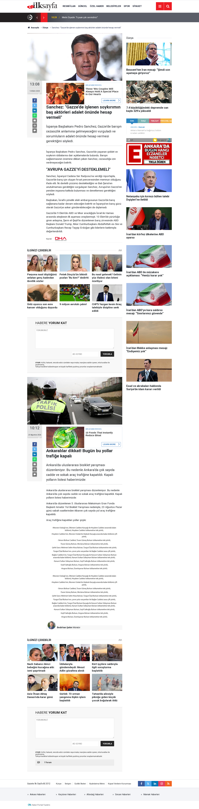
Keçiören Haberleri (67, 794)
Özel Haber (97, 6)
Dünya (45, 28)
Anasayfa (34, 28)
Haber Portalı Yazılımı (41, 805)
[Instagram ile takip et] (161, 783)
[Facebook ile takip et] (141, 783)
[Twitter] (34, 105)
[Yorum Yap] (34, 130)
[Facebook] (34, 100)
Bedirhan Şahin (64, 627)
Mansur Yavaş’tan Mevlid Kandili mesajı (80, 17)
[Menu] (159, 6)
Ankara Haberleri (37, 794)
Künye (58, 784)
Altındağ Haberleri (95, 794)
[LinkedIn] (34, 110)
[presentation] (37, 17)
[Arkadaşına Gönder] (34, 120)
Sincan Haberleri (123, 794)
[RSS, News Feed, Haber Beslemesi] (168, 783)
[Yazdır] (34, 125)
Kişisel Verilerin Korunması (119, 784)
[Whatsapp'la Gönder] (34, 115)
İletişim (68, 784)
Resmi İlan (69, 6)
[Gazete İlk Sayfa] (42, 6)
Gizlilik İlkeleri (80, 784)
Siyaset (137, 6)
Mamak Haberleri (151, 794)
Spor (127, 6)
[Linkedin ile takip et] (154, 783)
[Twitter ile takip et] (148, 783)
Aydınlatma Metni (97, 784)
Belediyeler (113, 6)
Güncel (82, 6)
